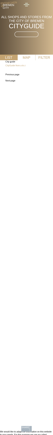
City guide (10, 62)
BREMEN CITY (8, 5)
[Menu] (26, 5)
